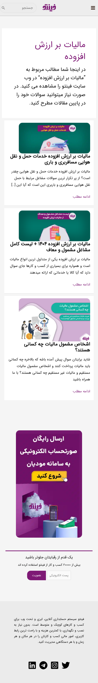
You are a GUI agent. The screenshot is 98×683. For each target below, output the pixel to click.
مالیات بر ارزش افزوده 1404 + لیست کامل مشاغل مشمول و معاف (50, 247)
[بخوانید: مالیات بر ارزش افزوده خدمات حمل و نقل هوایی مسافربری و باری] (54, 138)
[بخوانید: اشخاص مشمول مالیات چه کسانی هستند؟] (54, 320)
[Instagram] (54, 665)
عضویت (36, 575)
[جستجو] (3, 8)
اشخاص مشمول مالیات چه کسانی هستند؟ (57, 347)
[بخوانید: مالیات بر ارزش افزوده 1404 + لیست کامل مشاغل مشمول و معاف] (54, 226)
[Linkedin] (32, 665)
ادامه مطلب (81, 197)
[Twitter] (66, 665)
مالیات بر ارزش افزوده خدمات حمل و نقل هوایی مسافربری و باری (50, 159)
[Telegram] (43, 665)
